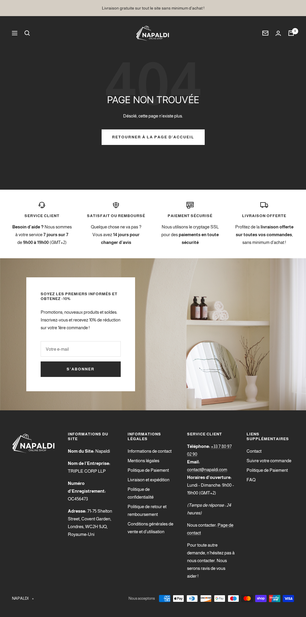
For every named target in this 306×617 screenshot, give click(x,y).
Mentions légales (143, 460)
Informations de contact (150, 451)
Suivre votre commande (269, 460)
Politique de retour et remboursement (147, 510)
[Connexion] (278, 33)
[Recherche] (27, 33)
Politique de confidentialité (141, 493)
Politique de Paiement (148, 470)
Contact (254, 451)
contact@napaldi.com (207, 469)
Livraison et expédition (148, 479)
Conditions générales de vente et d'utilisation (150, 527)
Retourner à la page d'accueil (153, 137)
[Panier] (291, 33)
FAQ (251, 479)
